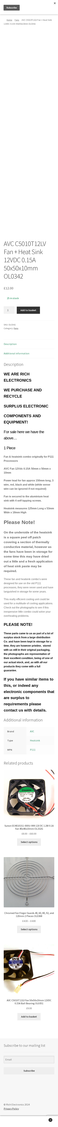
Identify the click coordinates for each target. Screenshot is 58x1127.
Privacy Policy (11, 1108)
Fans (17, 20)
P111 (32, 749)
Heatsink (35, 740)
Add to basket (28, 310)
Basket (45, 1118)
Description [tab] (10, 344)
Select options (29, 842)
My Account (9, 1121)
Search (29, 1121)
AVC (32, 731)
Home (9, 20)
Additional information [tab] (16, 353)
